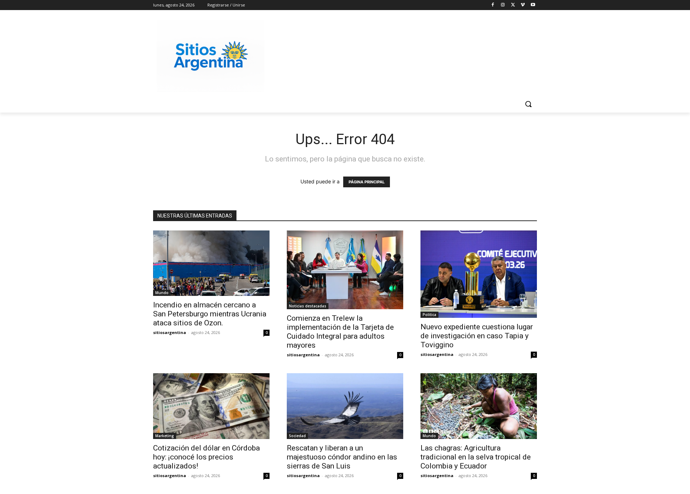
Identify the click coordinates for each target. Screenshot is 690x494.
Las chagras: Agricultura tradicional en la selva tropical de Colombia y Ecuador (475, 457)
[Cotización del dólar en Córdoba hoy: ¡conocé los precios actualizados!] (211, 406)
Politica (429, 314)
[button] (528, 104)
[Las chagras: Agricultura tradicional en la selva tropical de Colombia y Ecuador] (478, 406)
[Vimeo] (523, 5)
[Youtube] (533, 5)
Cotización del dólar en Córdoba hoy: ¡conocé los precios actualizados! (206, 457)
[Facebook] (493, 5)
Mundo (162, 292)
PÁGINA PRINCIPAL (367, 181)
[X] (513, 5)
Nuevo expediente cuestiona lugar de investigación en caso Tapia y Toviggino (476, 336)
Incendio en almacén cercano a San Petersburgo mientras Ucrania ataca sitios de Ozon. (209, 314)
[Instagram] (503, 5)
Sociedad (297, 435)
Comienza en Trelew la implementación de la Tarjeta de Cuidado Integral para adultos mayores (340, 331)
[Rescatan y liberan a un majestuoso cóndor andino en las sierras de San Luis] (345, 406)
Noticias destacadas (307, 305)
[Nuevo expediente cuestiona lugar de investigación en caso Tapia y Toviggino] (478, 274)
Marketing (164, 435)
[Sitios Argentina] (210, 56)
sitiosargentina (169, 332)
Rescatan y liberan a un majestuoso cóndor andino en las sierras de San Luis (342, 457)
